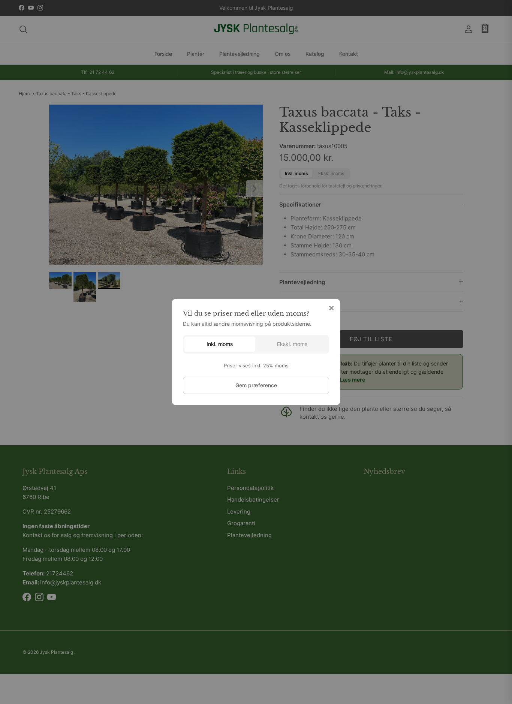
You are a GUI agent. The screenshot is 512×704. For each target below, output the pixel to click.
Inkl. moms (220, 344)
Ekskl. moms (292, 344)
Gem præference (256, 385)
